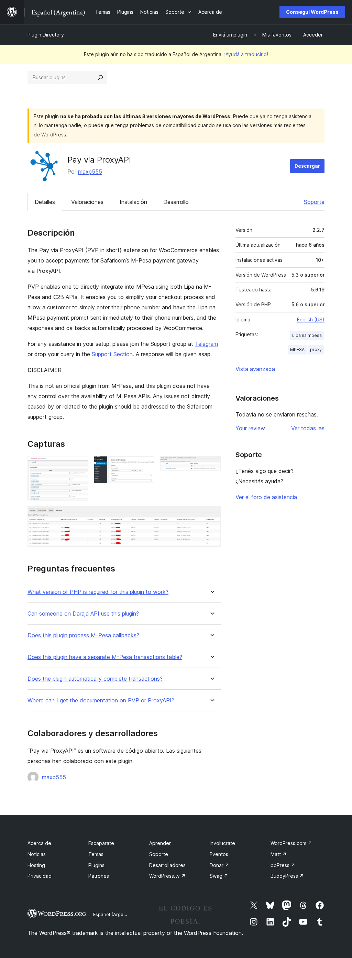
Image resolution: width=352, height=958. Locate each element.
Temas (95, 854)
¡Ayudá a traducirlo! (246, 54)
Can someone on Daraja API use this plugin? (83, 613)
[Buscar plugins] (100, 77)
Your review (250, 428)
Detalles (45, 201)
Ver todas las (307, 428)
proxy (316, 349)
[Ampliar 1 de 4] (79, 465)
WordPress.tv (167, 876)
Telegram (206, 343)
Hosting (36, 865)
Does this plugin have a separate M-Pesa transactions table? (105, 657)
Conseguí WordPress (312, 12)
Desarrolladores (167, 865)
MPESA (297, 349)
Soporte (314, 201)
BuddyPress (287, 876)
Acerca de (39, 843)
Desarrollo (176, 201)
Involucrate (222, 843)
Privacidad (40, 876)
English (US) (310, 319)
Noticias (37, 854)
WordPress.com (291, 843)
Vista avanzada (255, 368)
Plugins (96, 865)
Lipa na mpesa (307, 335)
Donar (219, 865)
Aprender (160, 843)
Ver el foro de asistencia (266, 497)
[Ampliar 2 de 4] (145, 465)
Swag (219, 876)
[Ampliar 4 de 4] (211, 515)
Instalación (133, 201)
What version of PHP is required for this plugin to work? (98, 592)
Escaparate (101, 843)
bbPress (283, 865)
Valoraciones (87, 201)
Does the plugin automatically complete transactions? (95, 679)
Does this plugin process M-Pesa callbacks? (83, 635)
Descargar (307, 166)
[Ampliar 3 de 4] (211, 465)
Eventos (219, 854)
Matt (279, 854)
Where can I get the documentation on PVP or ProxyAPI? (101, 700)
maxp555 (90, 171)
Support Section (112, 354)
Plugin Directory (46, 35)
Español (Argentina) (114, 914)
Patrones (98, 876)
